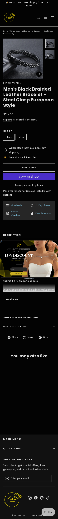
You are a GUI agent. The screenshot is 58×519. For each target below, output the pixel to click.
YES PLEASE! (18, 273)
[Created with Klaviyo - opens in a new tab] (29, 278)
